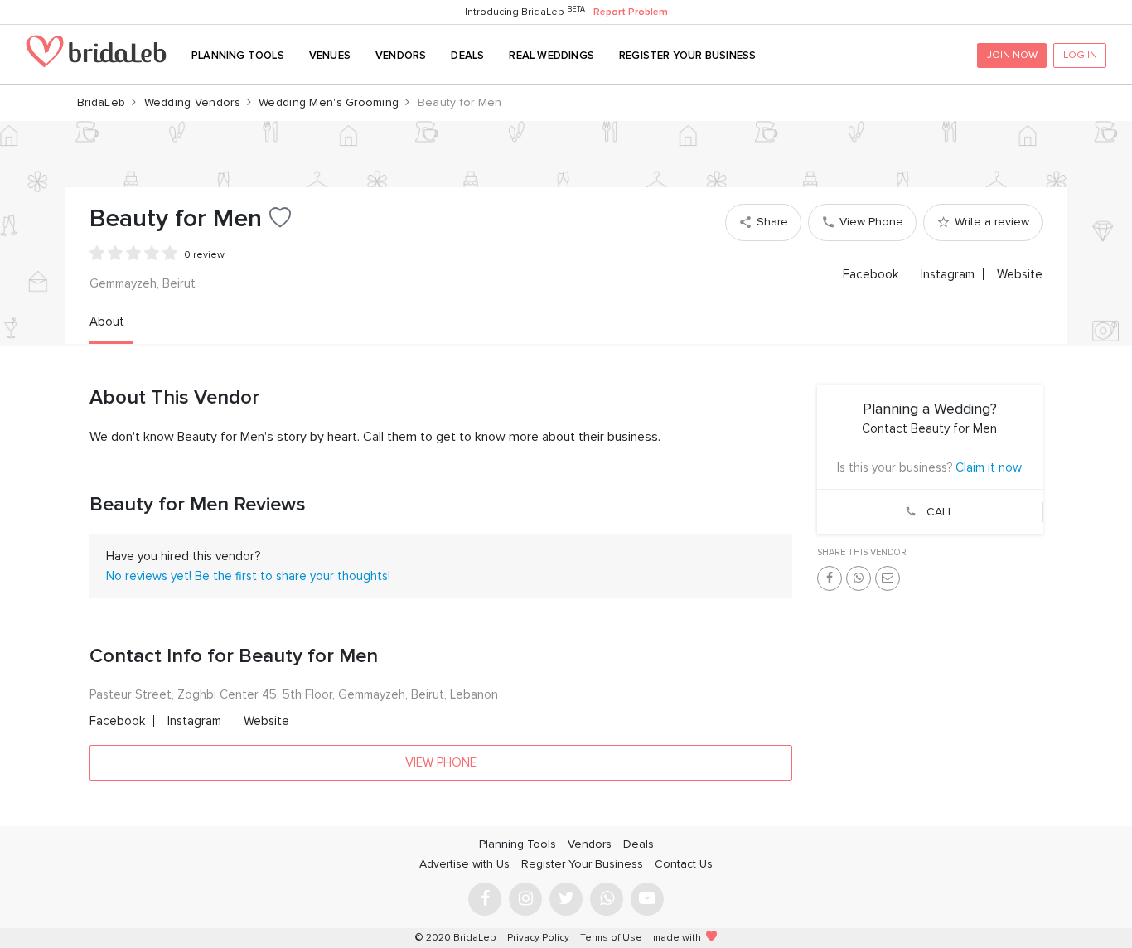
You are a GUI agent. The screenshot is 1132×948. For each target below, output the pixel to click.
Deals (467, 55)
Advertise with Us (464, 864)
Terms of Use (611, 937)
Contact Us (684, 864)
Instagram (948, 274)
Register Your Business (687, 55)
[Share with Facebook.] (829, 578)
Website (1020, 274)
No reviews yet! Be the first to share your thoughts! (248, 575)
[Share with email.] (887, 578)
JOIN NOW (1012, 54)
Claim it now (988, 467)
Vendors (400, 55)
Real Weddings (551, 55)
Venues (330, 55)
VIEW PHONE (441, 762)
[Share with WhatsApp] (858, 578)
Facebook (870, 274)
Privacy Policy (538, 937)
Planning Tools (237, 55)
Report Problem (630, 12)
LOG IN (1080, 54)
